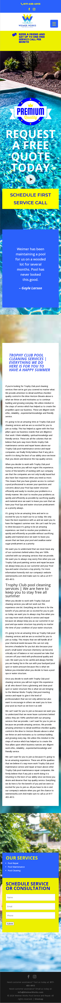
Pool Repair (13, 863)
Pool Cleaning (14, 870)
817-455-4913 (31, 4)
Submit (10, 923)
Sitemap (39, 999)
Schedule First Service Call (30, 198)
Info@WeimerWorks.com (30, 992)
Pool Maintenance (16, 866)
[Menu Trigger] (54, 24)
